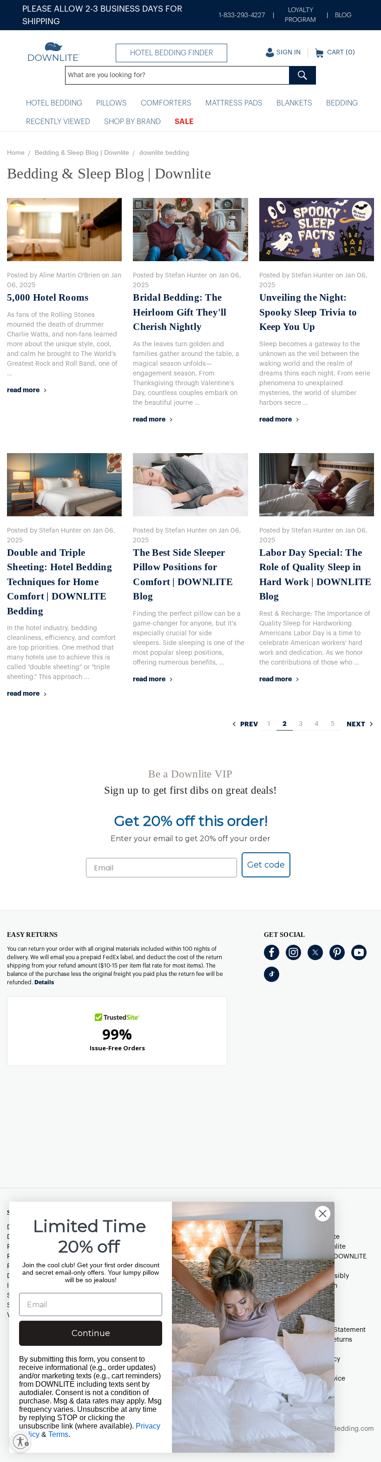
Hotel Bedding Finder (171, 53)
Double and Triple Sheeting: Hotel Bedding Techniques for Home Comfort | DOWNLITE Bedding (59, 582)
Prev (248, 724)
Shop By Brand (132, 121)
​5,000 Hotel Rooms (47, 297)
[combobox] (190, 75)
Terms (58, 1434)
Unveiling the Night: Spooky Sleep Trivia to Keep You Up (308, 312)
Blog (343, 15)
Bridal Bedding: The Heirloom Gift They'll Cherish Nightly (179, 312)
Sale (184, 121)
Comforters (166, 103)
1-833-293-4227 (242, 15)
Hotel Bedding (54, 103)
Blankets (294, 103)
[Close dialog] (323, 1213)
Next (357, 724)
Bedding (342, 103)
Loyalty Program (300, 15)
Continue (91, 1333)
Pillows (111, 103)
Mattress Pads (234, 103)
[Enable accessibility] (20, 1441)
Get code (266, 865)
